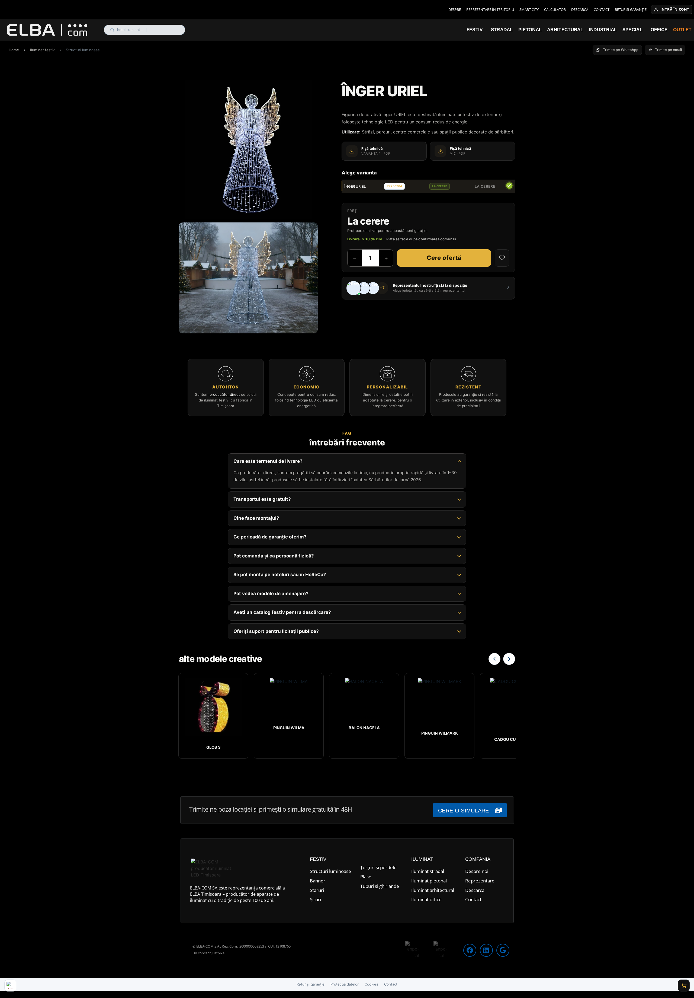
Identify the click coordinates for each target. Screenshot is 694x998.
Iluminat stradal (427, 871)
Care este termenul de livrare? (268, 461)
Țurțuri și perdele (378, 867)
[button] (617, 50)
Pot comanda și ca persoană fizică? (273, 555)
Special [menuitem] (632, 29)
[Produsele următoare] (509, 659)
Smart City (529, 9)
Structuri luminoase (330, 871)
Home (14, 50)
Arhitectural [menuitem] (565, 29)
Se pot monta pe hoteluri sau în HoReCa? (279, 574)
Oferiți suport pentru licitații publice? (276, 631)
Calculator (555, 9)
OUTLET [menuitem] (682, 29)
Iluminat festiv (42, 50)
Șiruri (315, 899)
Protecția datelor (344, 984)
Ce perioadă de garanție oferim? (270, 537)
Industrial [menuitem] (603, 29)
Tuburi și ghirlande (379, 886)
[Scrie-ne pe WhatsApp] (10, 985)
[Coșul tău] (684, 985)
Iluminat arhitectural (432, 890)
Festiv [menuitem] (475, 29)
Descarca (474, 890)
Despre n (474, 871)
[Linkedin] (486, 950)
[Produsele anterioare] (494, 659)
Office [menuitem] (659, 29)
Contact (601, 9)
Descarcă (579, 9)
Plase (365, 876)
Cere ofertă (444, 257)
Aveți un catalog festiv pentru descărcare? (282, 612)
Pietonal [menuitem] (530, 29)
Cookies (371, 984)
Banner (317, 881)
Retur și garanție (631, 9)
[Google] (502, 950)
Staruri (317, 890)
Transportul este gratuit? (262, 499)
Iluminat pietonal (429, 881)
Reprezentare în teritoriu (490, 9)
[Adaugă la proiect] (502, 258)
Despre (454, 9)
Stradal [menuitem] (502, 29)
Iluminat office (426, 899)
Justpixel (218, 953)
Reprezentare (479, 881)
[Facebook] (469, 950)
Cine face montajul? (256, 518)
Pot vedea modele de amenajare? (271, 593)
